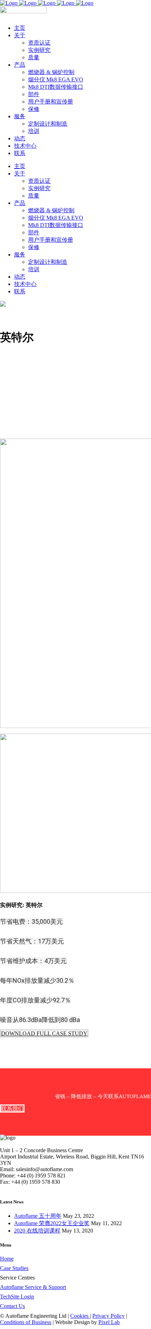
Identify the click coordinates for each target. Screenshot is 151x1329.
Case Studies (14, 1268)
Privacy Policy (108, 1316)
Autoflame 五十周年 (37, 1216)
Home (7, 1259)
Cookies (80, 1316)
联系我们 (12, 1108)
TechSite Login (17, 1297)
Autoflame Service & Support (33, 1287)
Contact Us (12, 1306)
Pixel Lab (109, 1322)
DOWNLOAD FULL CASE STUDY (44, 1033)
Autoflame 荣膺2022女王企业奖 (52, 1223)
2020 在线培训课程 (37, 1231)
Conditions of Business (25, 1322)
